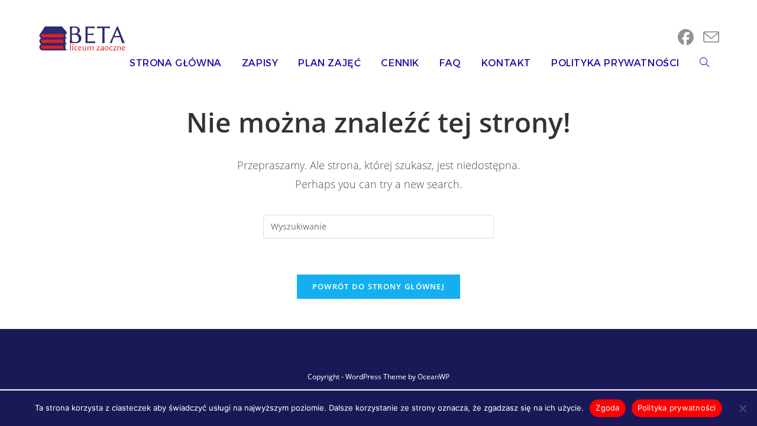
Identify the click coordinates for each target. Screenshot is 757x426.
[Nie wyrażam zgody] (742, 408)
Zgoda (607, 407)
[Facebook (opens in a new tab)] (685, 37)
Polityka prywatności (677, 407)
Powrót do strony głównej (378, 286)
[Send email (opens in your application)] (711, 37)
